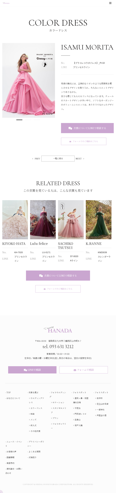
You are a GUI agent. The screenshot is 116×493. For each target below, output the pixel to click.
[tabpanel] (28, 80)
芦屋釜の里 (101, 415)
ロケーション (58, 402)
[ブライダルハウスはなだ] (6, 3)
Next (57, 80)
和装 (32, 413)
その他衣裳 (35, 431)
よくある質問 (34, 451)
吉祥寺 (100, 398)
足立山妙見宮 (102, 403)
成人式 (33, 425)
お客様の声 (11, 451)
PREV (37, 158)
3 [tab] (37, 120)
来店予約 (10, 463)
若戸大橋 (78, 425)
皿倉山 (78, 419)
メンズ (33, 419)
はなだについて (13, 398)
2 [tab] (28, 120)
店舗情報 (10, 457)
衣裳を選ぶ (33, 392)
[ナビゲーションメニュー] (110, 3)
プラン (55, 418)
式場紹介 (32, 457)
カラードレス (36, 408)
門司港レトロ (80, 413)
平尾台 (78, 408)
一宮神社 (101, 409)
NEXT (79, 158)
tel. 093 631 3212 (58, 346)
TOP (8, 392)
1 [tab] (19, 120)
